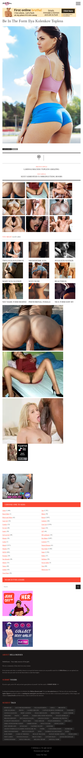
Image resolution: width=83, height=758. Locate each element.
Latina (4, 542)
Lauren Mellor (33, 710)
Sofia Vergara (24, 739)
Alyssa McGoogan (66, 737)
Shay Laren (8, 737)
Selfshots (44, 559)
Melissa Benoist (10, 718)
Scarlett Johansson (11, 721)
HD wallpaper (45, 535)
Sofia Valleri (46, 723)
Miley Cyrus (37, 737)
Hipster (4, 538)
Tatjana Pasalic (22, 737)
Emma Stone (55, 713)
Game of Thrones (22, 734)
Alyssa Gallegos (10, 713)
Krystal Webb (54, 739)
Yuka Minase (39, 721)
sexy (40, 731)
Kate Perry (8, 734)
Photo (21, 710)
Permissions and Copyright (41, 751)
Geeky (4, 531)
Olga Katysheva (40, 707)
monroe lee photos (60, 718)
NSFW (4, 552)
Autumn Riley (50, 737)
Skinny (4, 562)
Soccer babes (45, 562)
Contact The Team (41, 755)
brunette (62, 707)
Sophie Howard (9, 739)
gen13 (52, 707)
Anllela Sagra (43, 718)
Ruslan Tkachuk (39, 734)
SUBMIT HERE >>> (53, 684)
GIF (43, 531)
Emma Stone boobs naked (13, 723)
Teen (43, 566)
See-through (5, 559)
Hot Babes (44, 538)
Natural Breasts (46, 545)
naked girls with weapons (42, 715)
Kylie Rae (23, 726)
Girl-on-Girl (6, 535)
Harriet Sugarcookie (53, 731)
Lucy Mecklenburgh (23, 707)
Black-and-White (7, 517)
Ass (43, 510)
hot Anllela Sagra (27, 718)
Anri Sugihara (9, 710)
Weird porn (45, 569)
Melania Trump (39, 739)
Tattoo (4, 566)
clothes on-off (37, 726)
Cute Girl (44, 524)
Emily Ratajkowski (11, 731)
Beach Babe (5, 514)
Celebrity (44, 521)
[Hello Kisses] (31, 3)
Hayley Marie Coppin (57, 734)
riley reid (27, 721)
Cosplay (4, 524)
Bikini (43, 514)
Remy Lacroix (26, 713)
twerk (42, 729)
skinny (25, 715)
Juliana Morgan (62, 715)
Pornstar (4, 556)
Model (15, 149)
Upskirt (4, 569)
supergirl (68, 729)
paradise (7, 715)
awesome (49, 726)
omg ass (67, 721)
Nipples (4, 549)
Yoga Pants (5, 573)
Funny (43, 528)
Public (43, 556)
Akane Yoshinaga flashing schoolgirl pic (20, 729)
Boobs (43, 517)
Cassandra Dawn (55, 729)
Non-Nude (44, 549)
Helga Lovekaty (28, 731)
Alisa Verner (68, 713)
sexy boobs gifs (10, 726)
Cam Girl (5, 521)
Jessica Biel (73, 734)
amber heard (32, 723)
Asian (4, 510)
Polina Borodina (54, 721)
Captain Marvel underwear (53, 710)
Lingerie (44, 542)
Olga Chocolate (41, 713)
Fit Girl (4, 528)
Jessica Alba (58, 723)
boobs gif (7, 707)
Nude (43, 552)
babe (67, 731)
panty (17, 715)
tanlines (70, 710)
